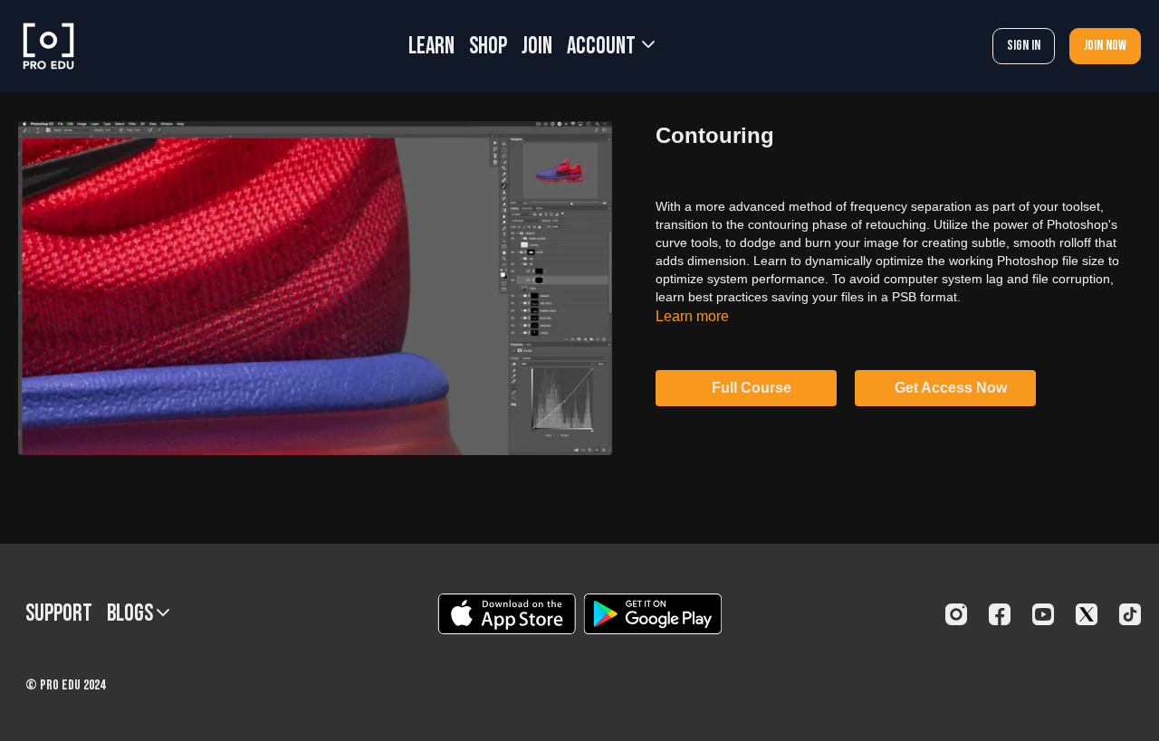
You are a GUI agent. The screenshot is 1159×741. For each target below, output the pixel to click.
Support (58, 614)
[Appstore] (506, 614)
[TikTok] (1130, 614)
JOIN (537, 47)
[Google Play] (653, 614)
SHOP (488, 47)
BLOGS (132, 614)
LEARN (431, 47)
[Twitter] (1086, 614)
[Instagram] (956, 614)
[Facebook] (1000, 614)
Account (603, 47)
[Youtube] (1043, 614)
